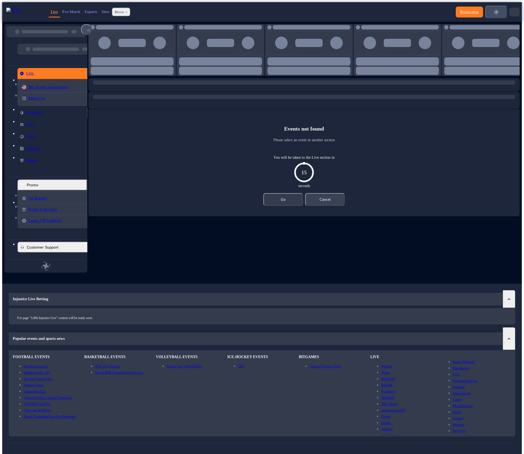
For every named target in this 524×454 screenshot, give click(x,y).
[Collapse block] (86, 29)
